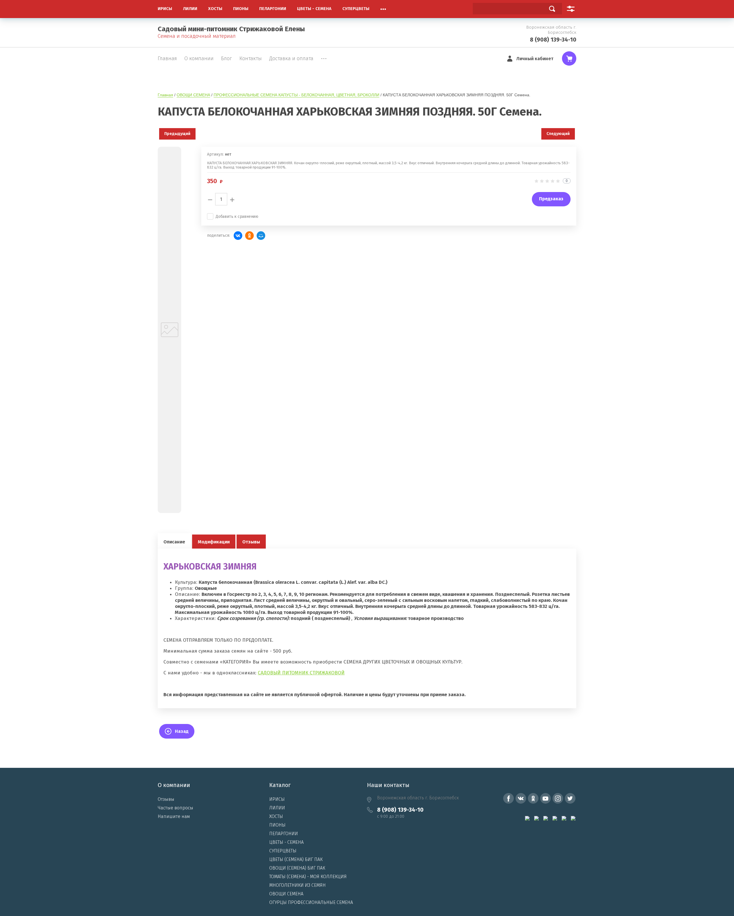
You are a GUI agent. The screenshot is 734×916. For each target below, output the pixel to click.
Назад (182, 731)
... (383, 7)
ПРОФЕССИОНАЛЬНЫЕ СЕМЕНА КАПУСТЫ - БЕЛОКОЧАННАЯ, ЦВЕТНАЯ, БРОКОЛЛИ (296, 95)
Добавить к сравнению (237, 216)
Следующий (558, 133)
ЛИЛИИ (277, 808)
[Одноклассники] (249, 235)
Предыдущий (177, 133)
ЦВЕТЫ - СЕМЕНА (286, 842)
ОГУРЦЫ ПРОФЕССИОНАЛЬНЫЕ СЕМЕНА (311, 902)
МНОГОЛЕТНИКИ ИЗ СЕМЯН (297, 885)
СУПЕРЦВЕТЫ (282, 851)
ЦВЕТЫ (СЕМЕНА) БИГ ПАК (296, 859)
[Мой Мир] (261, 235)
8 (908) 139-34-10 (553, 39)
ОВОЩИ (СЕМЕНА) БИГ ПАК (297, 868)
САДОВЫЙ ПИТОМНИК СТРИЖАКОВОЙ (301, 673)
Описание (174, 542)
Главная (165, 95)
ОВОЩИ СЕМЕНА (193, 95)
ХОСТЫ (276, 816)
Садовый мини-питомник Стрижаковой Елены (231, 29)
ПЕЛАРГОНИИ (283, 833)
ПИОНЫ (277, 825)
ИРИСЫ (277, 799)
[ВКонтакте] (238, 235)
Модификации (214, 542)
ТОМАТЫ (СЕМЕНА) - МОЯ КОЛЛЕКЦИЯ (308, 876)
